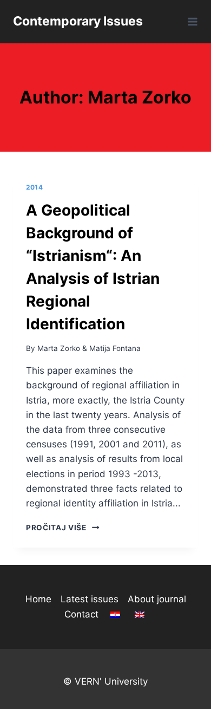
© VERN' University (105, 681)
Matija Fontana (115, 348)
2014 (34, 187)
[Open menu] (190, 21)
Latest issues (89, 599)
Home (38, 599)
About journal (157, 599)
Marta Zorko (58, 348)
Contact (81, 614)
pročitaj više (63, 527)
